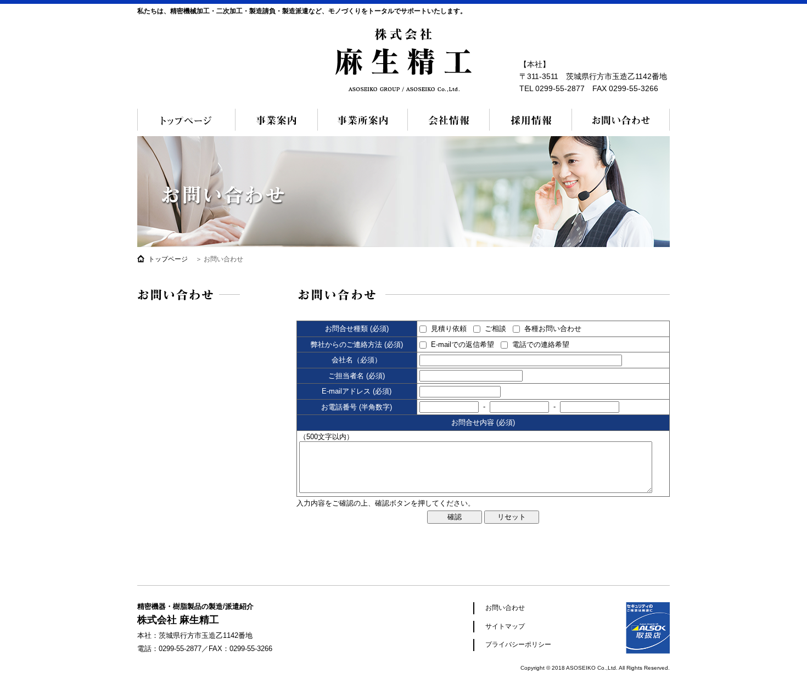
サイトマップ (505, 626)
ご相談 (495, 328)
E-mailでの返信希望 (462, 344)
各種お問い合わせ (553, 328)
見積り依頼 (449, 328)
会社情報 (449, 120)
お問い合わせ (620, 120)
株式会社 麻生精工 (404, 60)
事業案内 (276, 120)
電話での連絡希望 (541, 344)
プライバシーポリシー (518, 644)
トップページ (186, 120)
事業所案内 (362, 120)
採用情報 (530, 120)
